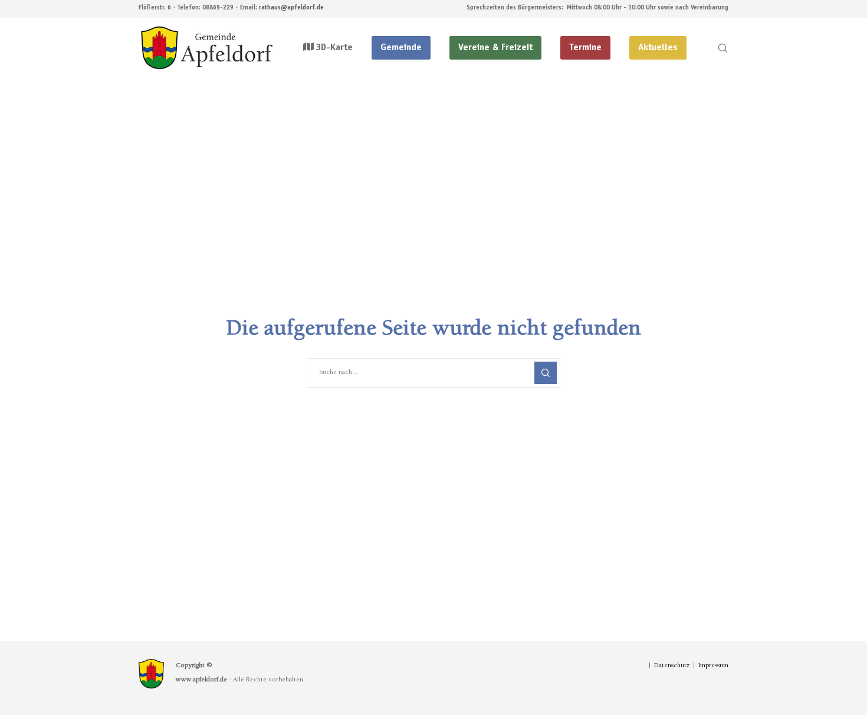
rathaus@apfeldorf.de (291, 8)
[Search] (715, 47)
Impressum (713, 666)
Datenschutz (671, 666)
